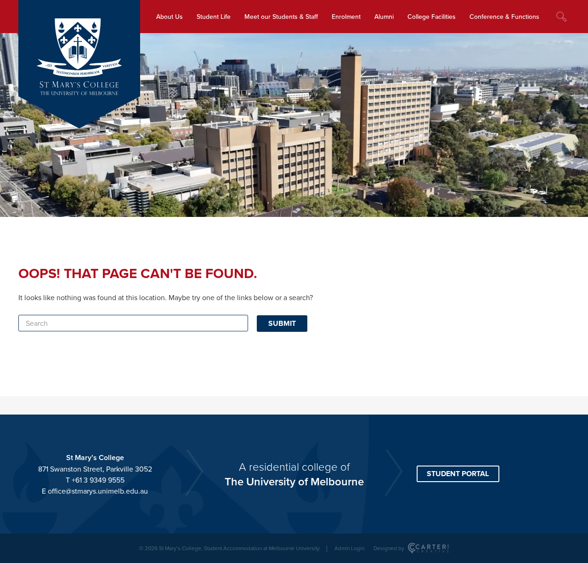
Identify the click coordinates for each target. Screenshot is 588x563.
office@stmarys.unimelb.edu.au (98, 491)
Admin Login (349, 548)
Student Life (214, 16)
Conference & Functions (504, 16)
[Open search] (561, 16)
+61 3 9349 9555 (98, 480)
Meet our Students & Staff (281, 16)
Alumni (384, 16)
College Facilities (431, 16)
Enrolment (346, 16)
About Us (169, 16)
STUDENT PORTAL (458, 473)
